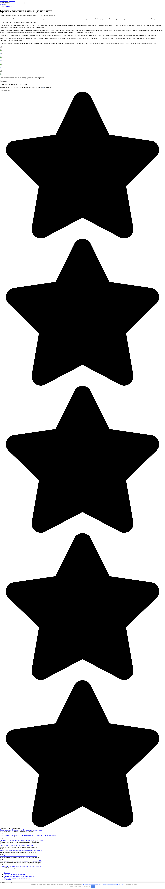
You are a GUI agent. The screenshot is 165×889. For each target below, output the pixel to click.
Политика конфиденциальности (14, 874)
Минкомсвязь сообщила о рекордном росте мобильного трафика (21, 850)
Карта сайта (8, 879)
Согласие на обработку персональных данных (19, 876)
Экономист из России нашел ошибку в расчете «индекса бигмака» (21, 840)
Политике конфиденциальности (91, 884)
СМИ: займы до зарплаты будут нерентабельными (16, 845)
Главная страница (6, 6)
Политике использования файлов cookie (114, 884)
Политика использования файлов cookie (17, 878)
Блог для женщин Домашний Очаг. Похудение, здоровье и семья (21, 830)
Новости (3, 4)
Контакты (7, 873)
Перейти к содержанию (7, 1)
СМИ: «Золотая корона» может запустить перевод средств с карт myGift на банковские (28, 835)
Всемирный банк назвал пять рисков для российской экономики (21, 866)
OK (93, 886)
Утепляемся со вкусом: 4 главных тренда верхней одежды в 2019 (21, 861)
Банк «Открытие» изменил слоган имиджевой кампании (18, 856)
